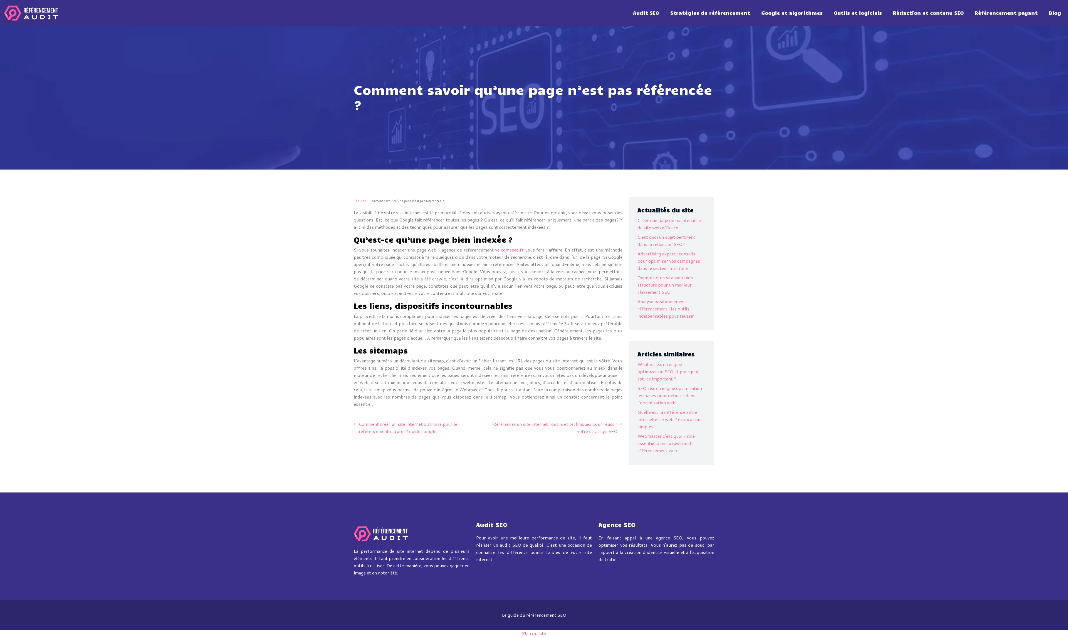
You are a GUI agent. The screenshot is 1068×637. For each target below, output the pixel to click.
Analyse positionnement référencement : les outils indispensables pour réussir (665, 308)
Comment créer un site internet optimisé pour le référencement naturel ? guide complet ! (408, 427)
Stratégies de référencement (710, 13)
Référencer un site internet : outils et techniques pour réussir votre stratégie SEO (555, 427)
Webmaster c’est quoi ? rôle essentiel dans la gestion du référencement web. (666, 443)
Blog (1055, 13)
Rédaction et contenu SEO (928, 13)
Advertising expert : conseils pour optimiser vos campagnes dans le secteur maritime (668, 260)
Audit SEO (646, 13)
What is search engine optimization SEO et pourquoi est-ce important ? (667, 371)
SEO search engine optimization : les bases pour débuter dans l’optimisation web (670, 395)
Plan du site (534, 633)
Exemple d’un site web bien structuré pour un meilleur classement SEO (665, 284)
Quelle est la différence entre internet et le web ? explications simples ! (670, 419)
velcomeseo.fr (509, 250)
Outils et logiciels (858, 13)
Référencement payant (1006, 13)
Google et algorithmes (792, 13)
